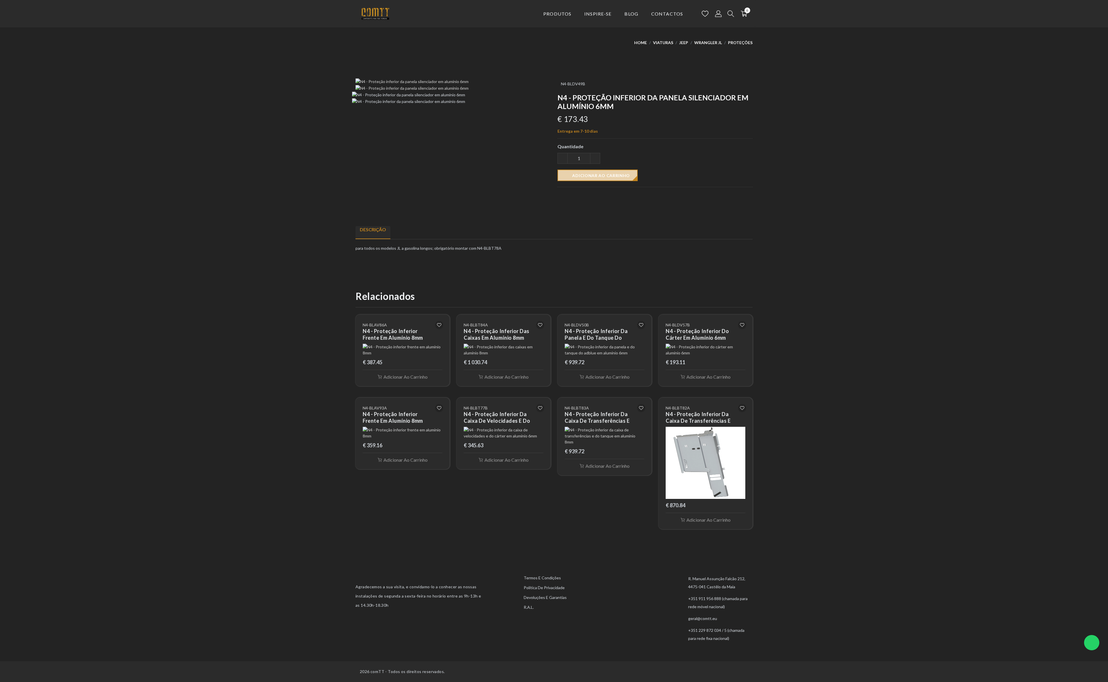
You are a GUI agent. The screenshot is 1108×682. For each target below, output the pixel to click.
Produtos (557, 13)
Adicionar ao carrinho (600, 175)
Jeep (683, 42)
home (640, 42)
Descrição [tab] (373, 229)
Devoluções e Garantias (545, 597)
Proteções (740, 42)
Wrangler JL (708, 42)
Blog (631, 13)
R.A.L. (529, 607)
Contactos (667, 13)
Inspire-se (597, 13)
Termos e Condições (542, 577)
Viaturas (663, 42)
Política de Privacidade (544, 587)
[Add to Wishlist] (439, 325)
